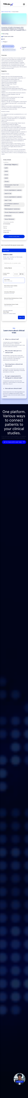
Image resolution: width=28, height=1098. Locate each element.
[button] (14, 280)
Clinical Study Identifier (8, 222)
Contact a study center (14, 236)
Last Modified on (7, 230)
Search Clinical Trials (6, 11)
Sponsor (5, 226)
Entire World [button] (8, 268)
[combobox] (14, 263)
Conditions (5, 162)
